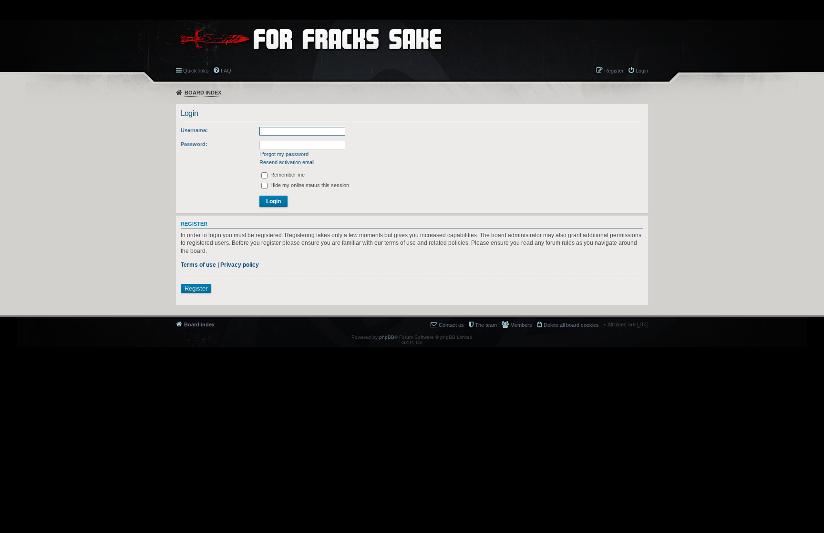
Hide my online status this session (309, 185)
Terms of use (198, 264)
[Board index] (311, 38)
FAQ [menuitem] (226, 70)
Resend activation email (286, 162)
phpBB (386, 337)
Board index (203, 92)
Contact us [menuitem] (451, 325)
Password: (194, 144)
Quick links (196, 70)
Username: (194, 130)
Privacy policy (239, 264)
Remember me (287, 175)
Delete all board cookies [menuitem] (571, 325)
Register (196, 288)
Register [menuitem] (614, 70)
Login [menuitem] (642, 70)
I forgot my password (284, 154)
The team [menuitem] (486, 325)
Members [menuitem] (521, 325)
